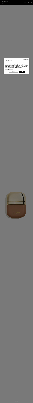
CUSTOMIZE (13, 71)
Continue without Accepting (26, 59)
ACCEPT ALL (22, 71)
